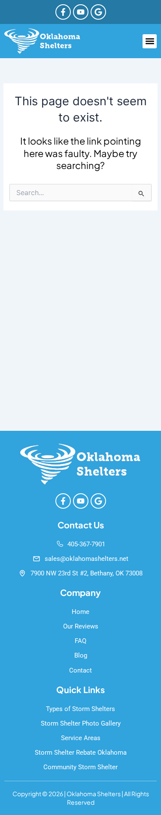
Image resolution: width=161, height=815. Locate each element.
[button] (150, 41)
